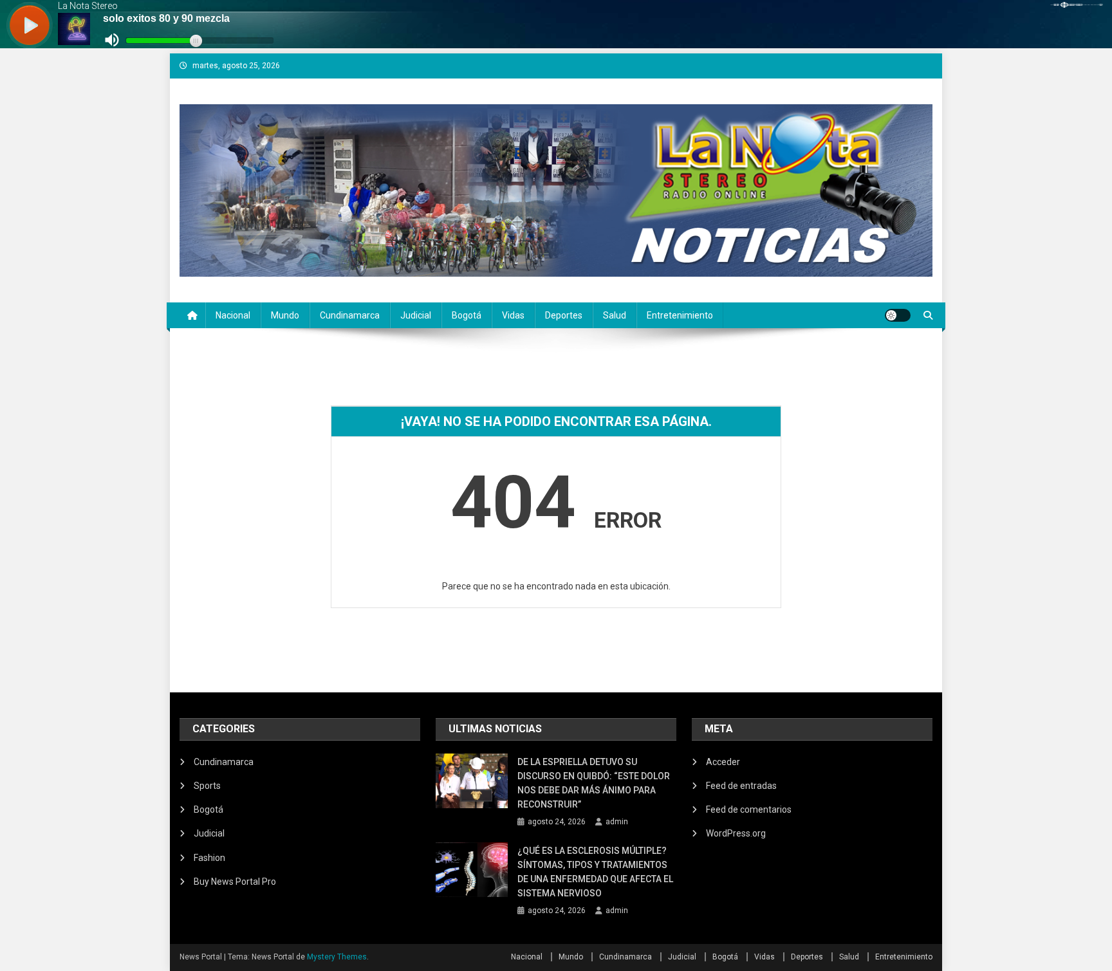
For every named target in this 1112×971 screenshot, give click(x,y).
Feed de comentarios (749, 809)
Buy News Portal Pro (235, 881)
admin (617, 821)
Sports (207, 786)
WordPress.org (736, 833)
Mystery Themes (337, 956)
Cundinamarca (350, 315)
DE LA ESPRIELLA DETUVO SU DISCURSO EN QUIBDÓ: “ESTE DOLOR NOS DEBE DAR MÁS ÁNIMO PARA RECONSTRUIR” (593, 783)
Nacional (233, 315)
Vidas (513, 315)
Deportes (563, 315)
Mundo (285, 315)
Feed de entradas (741, 786)
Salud (614, 315)
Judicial (415, 315)
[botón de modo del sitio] (898, 315)
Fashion (209, 858)
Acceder (723, 762)
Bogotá (466, 315)
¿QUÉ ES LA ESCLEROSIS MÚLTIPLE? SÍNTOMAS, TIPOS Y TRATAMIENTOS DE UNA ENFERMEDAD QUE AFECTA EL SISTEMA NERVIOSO (595, 872)
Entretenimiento (680, 315)
